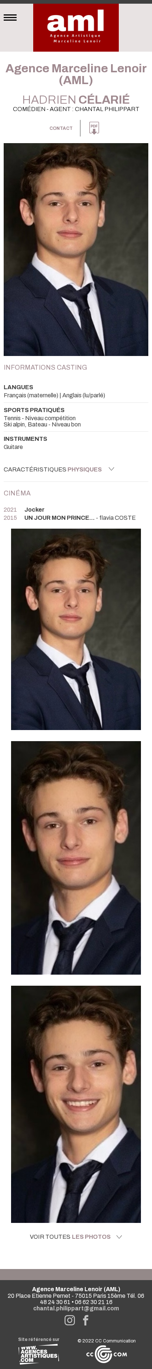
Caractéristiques (53, 469)
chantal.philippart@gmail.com (76, 1308)
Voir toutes (70, 1237)
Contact (61, 128)
